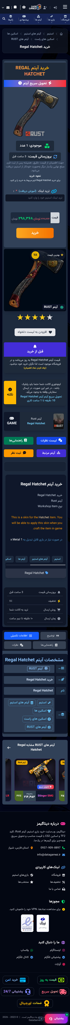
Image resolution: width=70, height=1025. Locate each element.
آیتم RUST (36, 668)
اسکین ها (12, 34)
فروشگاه (56, 875)
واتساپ (25, 950)
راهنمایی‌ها (16, 440)
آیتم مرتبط (49, 453)
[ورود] (55, 7)
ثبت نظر (16, 453)
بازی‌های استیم (20, 875)
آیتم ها (21, 559)
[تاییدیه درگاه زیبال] (43, 923)
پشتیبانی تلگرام (52, 957)
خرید (35, 233)
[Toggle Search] (4, 19)
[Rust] (58, 421)
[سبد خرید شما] (24, 7)
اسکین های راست (44, 39)
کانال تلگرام (23, 957)
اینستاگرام (55, 950)
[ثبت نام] (45, 7)
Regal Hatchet (36, 424)
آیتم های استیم (32, 34)
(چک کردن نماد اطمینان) (35, 368)
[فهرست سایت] (65, 6)
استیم (50, 34)
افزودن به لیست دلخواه (32, 332)
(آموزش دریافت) (27, 191)
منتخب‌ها (23, 882)
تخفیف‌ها (55, 882)
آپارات (58, 964)
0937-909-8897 (50, 848)
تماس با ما (54, 889)
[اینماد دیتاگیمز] (27, 923)
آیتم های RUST (19, 39)
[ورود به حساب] (61, 7)
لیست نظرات (49, 440)
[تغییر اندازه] (41, 1018)
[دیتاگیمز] (61, 33)
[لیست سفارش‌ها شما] (16, 7)
